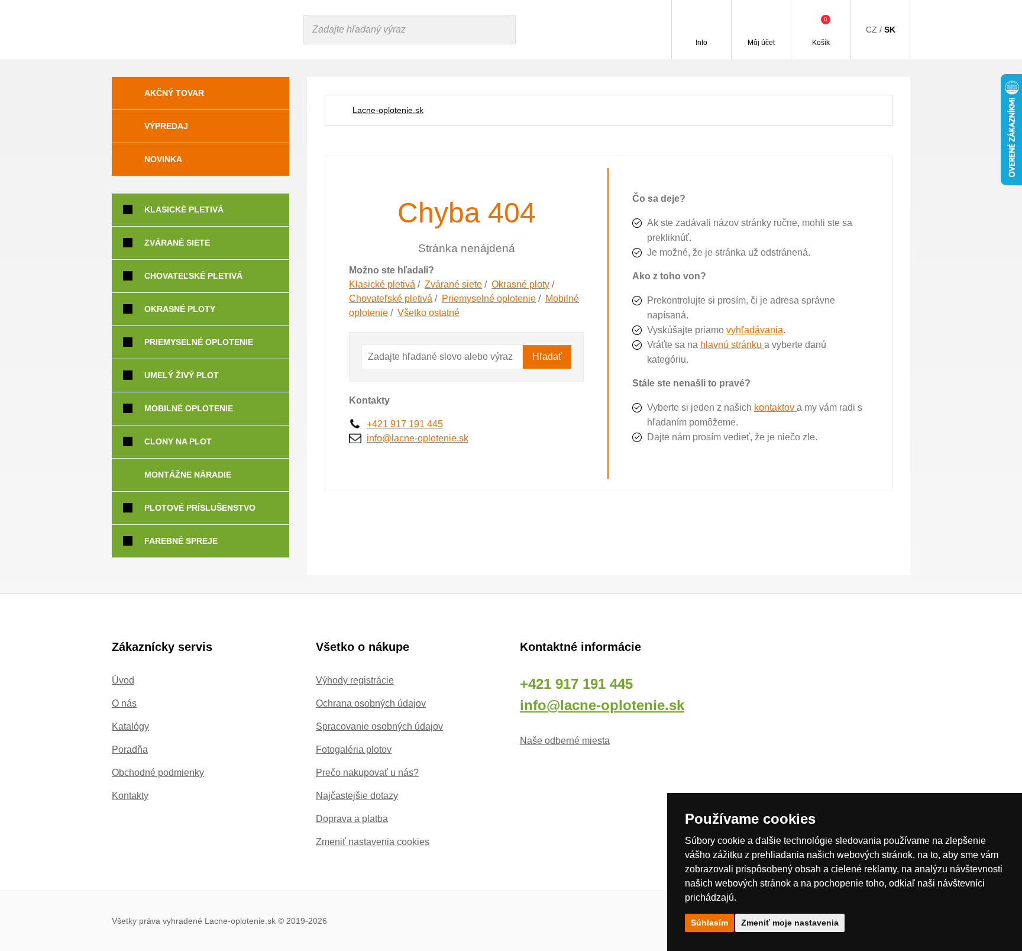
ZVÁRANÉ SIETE (177, 242)
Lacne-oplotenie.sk (387, 110)
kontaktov (775, 407)
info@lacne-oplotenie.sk (417, 438)
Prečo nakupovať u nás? (367, 773)
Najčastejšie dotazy (357, 796)
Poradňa (130, 749)
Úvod (123, 680)
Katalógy (130, 726)
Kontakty (130, 796)
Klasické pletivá (382, 284)
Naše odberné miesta (565, 741)
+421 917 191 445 (405, 424)
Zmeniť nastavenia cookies (372, 842)
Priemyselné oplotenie (489, 299)
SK (889, 29)
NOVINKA (163, 159)
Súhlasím (709, 922)
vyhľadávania (754, 330)
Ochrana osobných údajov (371, 703)
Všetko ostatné (428, 313)
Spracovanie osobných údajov (379, 726)
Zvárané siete (453, 284)
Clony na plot (178, 441)
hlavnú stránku (732, 345)
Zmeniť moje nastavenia (790, 922)
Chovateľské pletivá (390, 299)
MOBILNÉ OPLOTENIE (188, 408)
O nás (124, 703)
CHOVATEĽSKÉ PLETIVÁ (193, 276)
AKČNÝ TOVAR (174, 93)
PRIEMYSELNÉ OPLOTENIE (198, 342)
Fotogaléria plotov (354, 749)
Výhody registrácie (355, 680)
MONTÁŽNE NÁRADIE (187, 474)
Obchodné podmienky (158, 773)
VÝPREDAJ (166, 126)
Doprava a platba (352, 819)
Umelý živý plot (181, 375)
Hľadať (547, 357)
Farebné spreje (181, 541)
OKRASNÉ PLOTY (179, 309)
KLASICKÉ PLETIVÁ (184, 209)
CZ (871, 29)
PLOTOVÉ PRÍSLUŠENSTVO (200, 507)
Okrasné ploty (520, 284)
